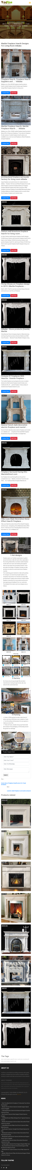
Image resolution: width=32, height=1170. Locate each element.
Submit (6, 37)
